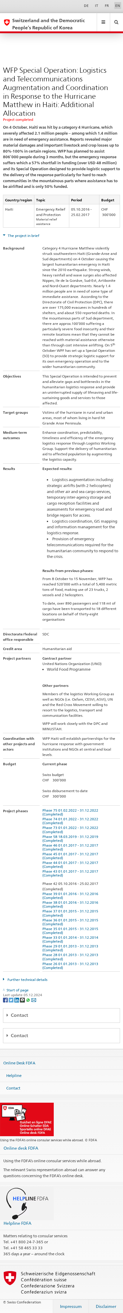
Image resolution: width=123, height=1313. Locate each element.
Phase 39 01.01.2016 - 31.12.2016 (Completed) (71, 896)
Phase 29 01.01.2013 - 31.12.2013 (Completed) (71, 948)
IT (96, 5)
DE (86, 5)
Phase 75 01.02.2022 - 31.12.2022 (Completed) (71, 812)
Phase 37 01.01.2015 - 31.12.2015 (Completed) (71, 913)
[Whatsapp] (28, 1000)
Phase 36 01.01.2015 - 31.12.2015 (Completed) (71, 922)
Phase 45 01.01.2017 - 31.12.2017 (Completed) (71, 856)
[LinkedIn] (17, 1000)
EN (117, 5)
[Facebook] (6, 1000)
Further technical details (27, 979)
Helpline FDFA (17, 1223)
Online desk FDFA (21, 1148)
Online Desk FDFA (19, 1063)
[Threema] (23, 1000)
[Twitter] (11, 1000)
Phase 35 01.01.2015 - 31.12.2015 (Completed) (71, 931)
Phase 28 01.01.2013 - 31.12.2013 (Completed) (71, 957)
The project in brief (23, 235)
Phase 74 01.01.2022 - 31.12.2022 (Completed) (71, 821)
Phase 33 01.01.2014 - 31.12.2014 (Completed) (71, 939)
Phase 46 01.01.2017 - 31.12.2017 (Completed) (71, 847)
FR (107, 5)
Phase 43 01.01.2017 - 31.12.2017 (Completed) (71, 873)
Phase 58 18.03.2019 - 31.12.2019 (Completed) (71, 838)
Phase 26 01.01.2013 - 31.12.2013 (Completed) (71, 966)
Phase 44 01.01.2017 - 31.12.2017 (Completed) (71, 864)
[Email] (33, 1000)
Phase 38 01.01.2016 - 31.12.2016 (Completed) (71, 904)
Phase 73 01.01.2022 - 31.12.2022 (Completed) (71, 829)
